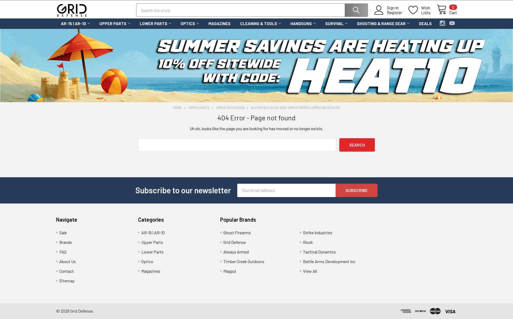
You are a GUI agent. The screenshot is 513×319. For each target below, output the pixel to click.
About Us (67, 261)
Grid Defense (234, 242)
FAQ (63, 251)
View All (310, 271)
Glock (308, 242)
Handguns (301, 23)
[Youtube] (452, 23)
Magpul (229, 271)
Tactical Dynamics (319, 251)
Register (394, 12)
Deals (425, 23)
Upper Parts (112, 23)
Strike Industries (317, 232)
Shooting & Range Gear (381, 23)
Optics (188, 23)
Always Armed (236, 251)
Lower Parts (153, 23)
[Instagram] (442, 23)
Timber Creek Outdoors (243, 261)
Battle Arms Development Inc (329, 261)
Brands (65, 242)
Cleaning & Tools (258, 23)
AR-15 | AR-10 (73, 23)
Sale (63, 232)
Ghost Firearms (237, 232)
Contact (66, 271)
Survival (334, 23)
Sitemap (67, 280)
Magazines (219, 23)
